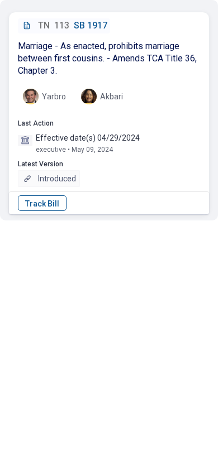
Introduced (57, 178)
